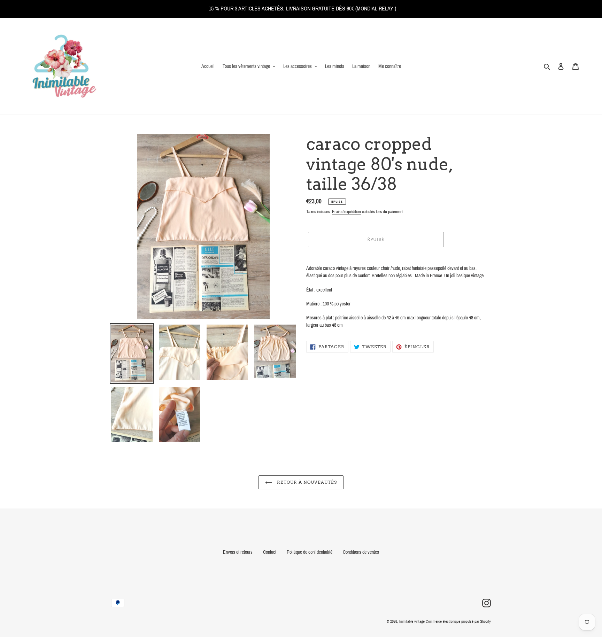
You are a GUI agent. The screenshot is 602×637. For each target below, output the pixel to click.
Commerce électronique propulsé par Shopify (458, 621)
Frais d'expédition (346, 211)
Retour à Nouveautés (306, 482)
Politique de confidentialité (309, 552)
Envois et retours (238, 552)
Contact (269, 552)
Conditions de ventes (361, 552)
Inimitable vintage (412, 621)
